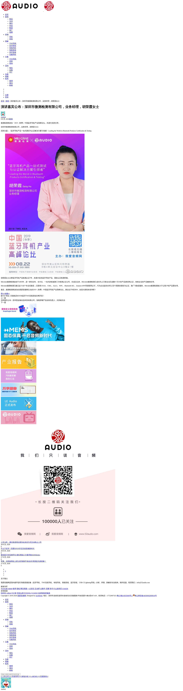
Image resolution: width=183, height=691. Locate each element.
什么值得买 (57, 589)
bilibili (10, 589)
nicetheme (39, 596)
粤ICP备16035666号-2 (125, 596)
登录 (6, 97)
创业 (11, 26)
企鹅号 (42, 589)
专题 (6, 74)
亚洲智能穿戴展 (44, 593)
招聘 (11, 32)
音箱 (11, 39)
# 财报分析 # (25, 676)
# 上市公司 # (5, 676)
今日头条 (4, 589)
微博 (11, 81)
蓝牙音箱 (12, 52)
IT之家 (13, 593)
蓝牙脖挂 (12, 46)
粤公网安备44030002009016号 (146, 596)
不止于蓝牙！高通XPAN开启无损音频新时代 (17, 548)
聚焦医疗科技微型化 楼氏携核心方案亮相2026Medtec (20, 555)
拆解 (6, 41)
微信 (11, 83)
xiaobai (3, 117)
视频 (6, 76)
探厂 (11, 30)
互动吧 (37, 589)
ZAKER (65, 589)
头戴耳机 (12, 54)
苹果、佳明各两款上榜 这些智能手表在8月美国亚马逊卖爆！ (23, 561)
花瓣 (47, 589)
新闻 (6, 17)
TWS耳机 (12, 43)
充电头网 (20, 593)
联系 (6, 79)
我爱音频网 (21, 596)
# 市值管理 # (15, 676)
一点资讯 (31, 589)
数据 (11, 28)
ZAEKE (35, 593)
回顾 (11, 70)
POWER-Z (28, 593)
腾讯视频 (23, 589)
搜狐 (18, 589)
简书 (51, 589)
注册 (6, 95)
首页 (6, 14)
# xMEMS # (34, 676)
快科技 (3, 593)
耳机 (11, 37)
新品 (11, 19)
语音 (11, 61)
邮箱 (11, 85)
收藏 (7, 293)
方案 (6, 57)
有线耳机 (12, 48)
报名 (11, 68)
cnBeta (8, 593)
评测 (6, 34)
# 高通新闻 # (43, 676)
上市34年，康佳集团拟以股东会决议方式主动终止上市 (21, 542)
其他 (11, 63)
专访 (11, 21)
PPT (10, 72)
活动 (6, 66)
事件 (11, 23)
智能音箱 (12, 50)
